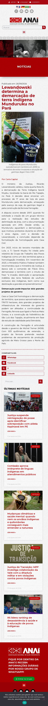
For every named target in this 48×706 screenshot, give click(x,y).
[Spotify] (31, 11)
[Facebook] (21, 11)
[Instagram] (16, 11)
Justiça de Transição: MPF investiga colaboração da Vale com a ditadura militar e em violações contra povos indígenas (23, 573)
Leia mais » (11, 431)
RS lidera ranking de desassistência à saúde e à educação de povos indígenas (22, 622)
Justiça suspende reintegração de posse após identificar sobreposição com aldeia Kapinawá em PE (22, 421)
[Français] (20, 7)
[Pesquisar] (44, 27)
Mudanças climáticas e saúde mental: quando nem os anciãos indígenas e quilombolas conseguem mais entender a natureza (23, 520)
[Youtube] (26, 11)
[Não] (44, 699)
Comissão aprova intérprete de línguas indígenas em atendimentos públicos (21, 470)
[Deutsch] (23, 7)
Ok (25, 703)
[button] (24, 32)
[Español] (29, 7)
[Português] (26, 7)
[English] (17, 7)
